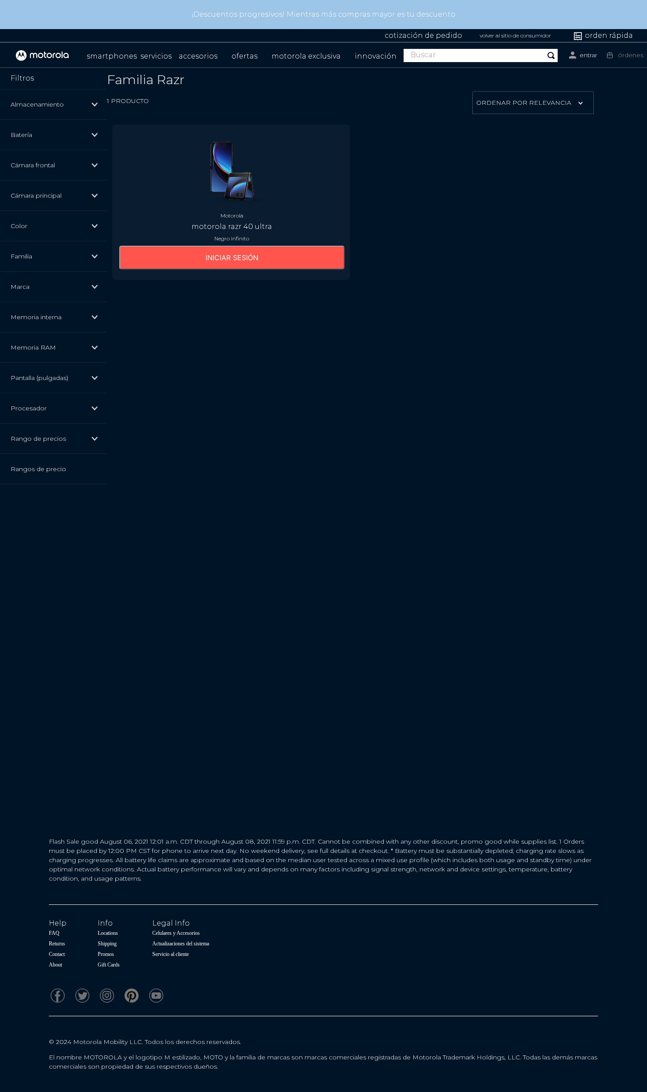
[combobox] (481, 55)
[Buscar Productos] (551, 55)
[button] (58, 104)
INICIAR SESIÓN (232, 257)
